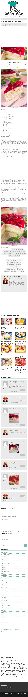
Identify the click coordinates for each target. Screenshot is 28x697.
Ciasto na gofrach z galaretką (7, 368)
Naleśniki (5, 584)
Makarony (4, 575)
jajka (2, 666)
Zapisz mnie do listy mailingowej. (9, 535)
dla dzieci (19, 663)
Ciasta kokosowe (17, 249)
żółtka (13, 676)
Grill (3, 565)
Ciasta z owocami (20, 253)
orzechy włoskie (4, 668)
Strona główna (5, 24)
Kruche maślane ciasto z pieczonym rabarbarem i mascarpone (20, 370)
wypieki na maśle (6, 674)
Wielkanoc (13, 673)
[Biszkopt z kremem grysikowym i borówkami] (21, 336)
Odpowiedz (23, 389)
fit (11, 664)
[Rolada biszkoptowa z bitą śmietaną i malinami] (7, 321)
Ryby (5, 614)
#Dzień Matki (10, 260)
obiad (16, 667)
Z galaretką (16, 256)
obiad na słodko (21, 667)
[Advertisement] (14, 38)
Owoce (5, 590)
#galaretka (18, 260)
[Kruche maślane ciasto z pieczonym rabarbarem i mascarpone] (21, 362)
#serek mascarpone (14, 262)
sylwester (10, 670)
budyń (10, 662)
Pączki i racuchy (5, 593)
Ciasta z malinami (8, 253)
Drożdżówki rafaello (7, 355)
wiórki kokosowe (23, 673)
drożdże (3, 664)
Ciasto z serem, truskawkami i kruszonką (19, 356)
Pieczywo (5, 595)
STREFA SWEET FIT (6, 623)
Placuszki (5, 600)
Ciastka (5, 559)
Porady (3, 603)
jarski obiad (6, 666)
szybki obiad (19, 670)
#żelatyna (20, 271)
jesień (10, 666)
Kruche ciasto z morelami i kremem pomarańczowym (7, 343)
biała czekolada (9, 660)
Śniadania (4, 621)
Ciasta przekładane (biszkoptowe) (14, 251)
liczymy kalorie (7, 667)
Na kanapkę (4, 582)
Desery (3, 561)
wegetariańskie (5, 673)
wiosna (18, 673)
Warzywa (5, 626)
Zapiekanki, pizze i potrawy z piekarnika (10, 629)
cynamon (7, 663)
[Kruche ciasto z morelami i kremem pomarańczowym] (7, 336)
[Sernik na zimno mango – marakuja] (21, 321)
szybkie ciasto (14, 670)
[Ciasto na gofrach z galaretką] (7, 362)
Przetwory (4, 612)
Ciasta (12, 24)
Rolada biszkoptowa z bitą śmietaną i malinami (7, 329)
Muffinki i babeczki (7, 580)
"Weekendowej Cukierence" (11, 62)
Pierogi (5, 597)
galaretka (14, 664)
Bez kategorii (5, 552)
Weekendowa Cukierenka (12, 671)
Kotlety (3, 569)
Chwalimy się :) (5, 554)
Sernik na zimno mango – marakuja (20, 327)
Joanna (4, 447)
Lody (3, 573)
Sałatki (3, 619)
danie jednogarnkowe (13, 663)
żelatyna (10, 676)
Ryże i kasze (4, 617)
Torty (9, 256)
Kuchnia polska (5, 571)
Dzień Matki (8, 664)
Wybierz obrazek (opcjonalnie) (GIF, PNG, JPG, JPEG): (11, 531)
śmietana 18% (15, 674)
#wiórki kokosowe (10, 271)
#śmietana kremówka (14, 265)
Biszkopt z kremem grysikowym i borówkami (20, 343)
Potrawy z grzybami (8, 605)
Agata (4, 388)
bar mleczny (3, 660)
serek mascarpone (18, 668)
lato (2, 667)
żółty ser (16, 676)
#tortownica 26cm (14, 267)
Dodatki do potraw (6, 563)
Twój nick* (5, 415)
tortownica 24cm (24, 670)
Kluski (3, 567)
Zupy (3, 631)
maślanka (12, 667)
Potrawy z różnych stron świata (10, 607)
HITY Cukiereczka (21, 664)
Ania (4, 480)
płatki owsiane (10, 668)
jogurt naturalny (16, 666)
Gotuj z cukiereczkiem (6, 693)
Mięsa (5, 577)
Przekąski (4, 610)
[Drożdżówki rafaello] (7, 349)
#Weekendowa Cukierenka (14, 269)
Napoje (5, 587)
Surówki (4, 624)
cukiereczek (16, 276)
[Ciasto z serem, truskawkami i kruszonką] (21, 349)
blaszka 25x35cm (15, 660)
